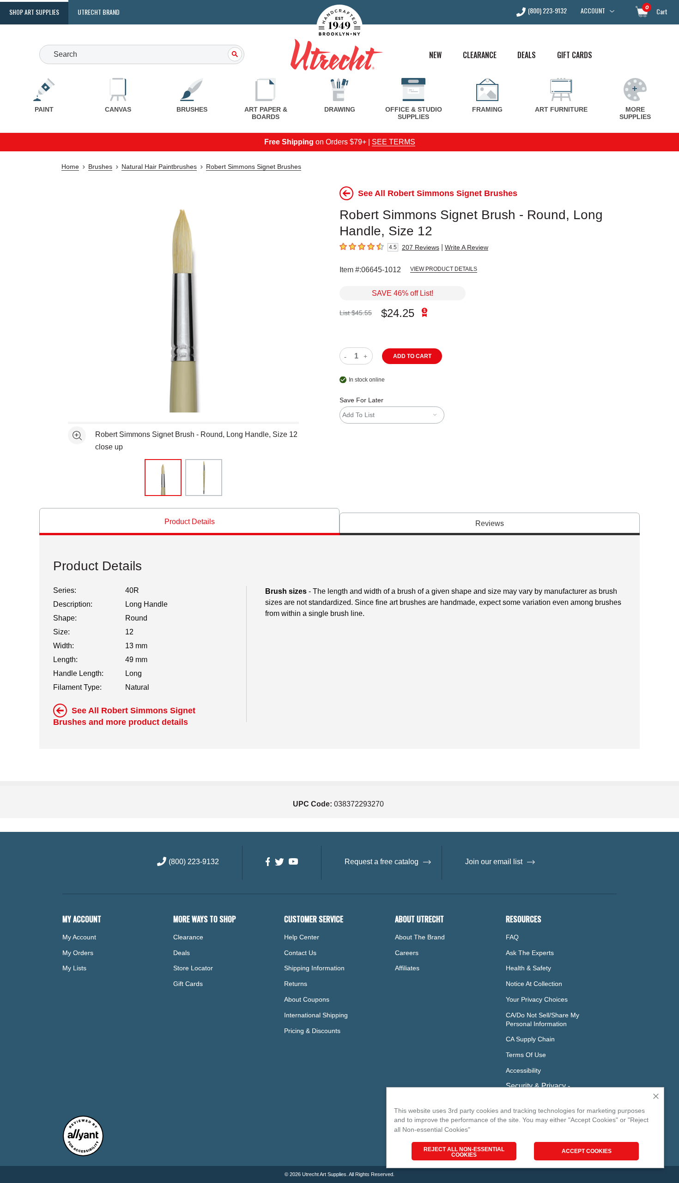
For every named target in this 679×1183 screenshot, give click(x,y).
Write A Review (466, 247)
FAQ (512, 937)
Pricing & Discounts (312, 1030)
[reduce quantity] (347, 356)
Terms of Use (526, 1054)
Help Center (301, 937)
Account (593, 10)
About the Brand (420, 937)
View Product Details (443, 269)
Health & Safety (528, 968)
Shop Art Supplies (34, 12)
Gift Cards (574, 55)
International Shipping (316, 1015)
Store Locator (193, 968)
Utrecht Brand (99, 12)
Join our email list (493, 862)
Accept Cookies (587, 1151)
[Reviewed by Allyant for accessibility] (83, 1154)
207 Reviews (420, 247)
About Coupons (306, 999)
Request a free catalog (381, 862)
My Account (79, 937)
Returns (295, 983)
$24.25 (397, 313)
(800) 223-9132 (547, 11)
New (435, 55)
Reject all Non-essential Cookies (464, 1152)
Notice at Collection (534, 983)
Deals (526, 55)
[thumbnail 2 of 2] (203, 477)
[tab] (189, 521)
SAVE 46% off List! (402, 293)
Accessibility (523, 1070)
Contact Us (300, 952)
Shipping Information (314, 968)
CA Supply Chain (530, 1039)
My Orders (77, 952)
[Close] (655, 1097)
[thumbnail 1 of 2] (163, 477)
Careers (406, 952)
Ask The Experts (530, 952)
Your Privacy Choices (537, 999)
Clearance (480, 55)
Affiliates (407, 968)
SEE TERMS (393, 142)
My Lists (74, 968)
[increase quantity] (367, 356)
